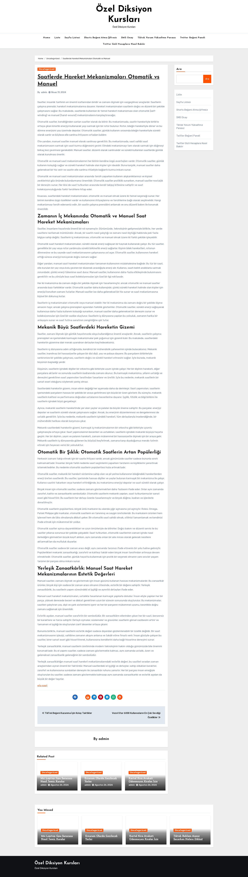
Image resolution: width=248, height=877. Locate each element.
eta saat (42, 685)
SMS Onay (127, 38)
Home (46, 38)
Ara (179, 69)
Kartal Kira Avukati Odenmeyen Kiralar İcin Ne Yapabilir (143, 781)
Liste (57, 38)
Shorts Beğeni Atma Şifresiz (100, 38)
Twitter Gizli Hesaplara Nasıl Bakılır (124, 44)
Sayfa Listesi (72, 38)
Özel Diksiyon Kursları (57, 863)
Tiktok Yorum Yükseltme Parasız (157, 38)
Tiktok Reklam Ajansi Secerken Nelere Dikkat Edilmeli (188, 839)
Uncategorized (46, 69)
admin (44, 92)
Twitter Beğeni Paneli (192, 38)
